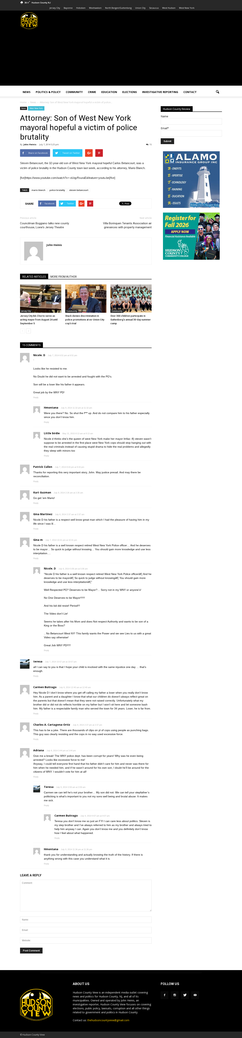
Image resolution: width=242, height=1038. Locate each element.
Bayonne (68, 7)
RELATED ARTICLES (34, 276)
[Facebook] (164, 995)
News (26, 92)
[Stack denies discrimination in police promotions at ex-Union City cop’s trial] (85, 298)
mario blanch (38, 190)
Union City (140, 7)
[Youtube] (195, 995)
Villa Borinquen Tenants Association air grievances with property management (127, 225)
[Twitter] (185, 995)
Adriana (38, 750)
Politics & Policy (48, 92)
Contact (190, 92)
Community (74, 92)
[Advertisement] (121, 59)
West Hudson (168, 7)
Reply (36, 397)
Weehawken (95, 7)
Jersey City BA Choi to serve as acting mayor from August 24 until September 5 (38, 319)
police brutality (57, 190)
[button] (217, 92)
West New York (186, 7)
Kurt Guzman (42, 492)
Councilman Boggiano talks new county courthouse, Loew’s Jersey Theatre (44, 225)
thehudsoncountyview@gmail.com (108, 1020)
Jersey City (55, 7)
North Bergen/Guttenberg (118, 7)
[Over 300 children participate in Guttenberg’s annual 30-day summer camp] (131, 298)
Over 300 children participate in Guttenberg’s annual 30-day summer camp (130, 319)
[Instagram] (174, 995)
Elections (129, 92)
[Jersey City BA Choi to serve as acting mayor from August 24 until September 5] (40, 298)
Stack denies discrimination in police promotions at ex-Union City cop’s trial (84, 319)
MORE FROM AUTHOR (63, 276)
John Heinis (29, 144)
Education (109, 92)
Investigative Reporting (160, 92)
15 (150, 144)
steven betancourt (78, 190)
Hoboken (80, 7)
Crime (92, 92)
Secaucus (154, 7)
